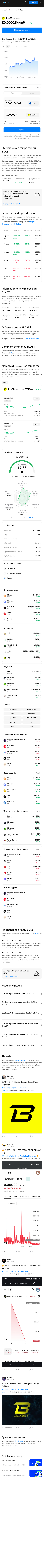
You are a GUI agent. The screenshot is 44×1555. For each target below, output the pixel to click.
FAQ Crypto (19, 1441)
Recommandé (21, 773)
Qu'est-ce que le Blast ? (32, 338)
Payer (13, 93)
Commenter (8, 1427)
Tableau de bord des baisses (21, 849)
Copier (36, 399)
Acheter (22, 130)
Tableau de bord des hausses (21, 811)
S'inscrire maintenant (22, 30)
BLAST (37, 933)
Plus (38, 87)
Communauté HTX (21, 1060)
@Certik (31, 518)
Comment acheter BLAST (10, 1471)
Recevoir (31, 93)
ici (11, 353)
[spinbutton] (16, 103)
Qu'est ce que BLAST (9, 1460)
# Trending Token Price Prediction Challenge (19, 1156)
